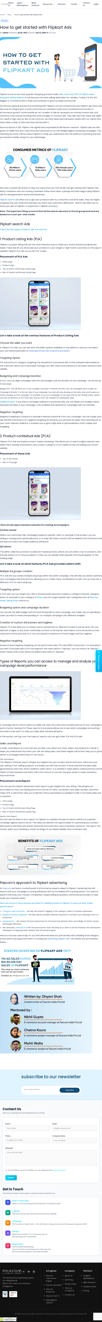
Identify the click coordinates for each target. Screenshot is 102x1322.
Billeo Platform (35, 4)
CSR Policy (69, 1280)
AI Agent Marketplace (88, 1277)
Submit (11, 1177)
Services (61, 4)
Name (8, 1124)
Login (96, 4)
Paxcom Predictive (50, 1290)
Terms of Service (59, 1170)
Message (9, 1148)
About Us (10, 4)
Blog (9, 15)
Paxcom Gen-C (53, 1296)
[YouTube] (29, 1272)
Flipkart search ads (9, 199)
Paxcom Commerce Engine (51, 1278)
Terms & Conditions (69, 1289)
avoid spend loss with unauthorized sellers (49, 350)
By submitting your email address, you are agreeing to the (36, 1170)
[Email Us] (24, 1272)
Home (2, 15)
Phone (7, 1136)
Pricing (86, 1290)
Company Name (58, 1136)
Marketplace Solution (51, 1301)
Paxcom (6, 888)
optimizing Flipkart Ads (58, 938)
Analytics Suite (89, 1286)
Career (74, 4)
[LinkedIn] (34, 1272)
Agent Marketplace (22, 4)
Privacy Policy (70, 1284)
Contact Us (86, 4)
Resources (47, 4)
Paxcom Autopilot (53, 1285)
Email (55, 1124)
